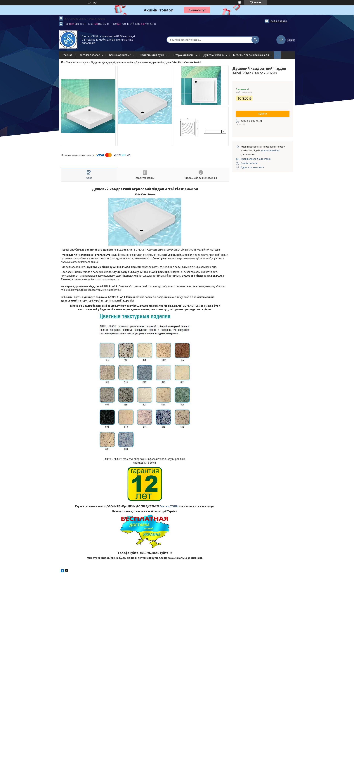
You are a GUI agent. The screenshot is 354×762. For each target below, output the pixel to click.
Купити (262, 113)
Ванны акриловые (120, 55)
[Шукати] (255, 40)
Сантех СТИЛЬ (168, 506)
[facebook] (62, 571)
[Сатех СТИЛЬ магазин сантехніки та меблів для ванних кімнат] (68, 39)
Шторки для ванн (183, 55)
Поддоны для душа (152, 55)
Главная (67, 55)
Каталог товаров (90, 55)
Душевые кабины (213, 55)
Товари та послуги (77, 62)
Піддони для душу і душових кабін (112, 62)
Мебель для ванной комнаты (251, 55)
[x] (66, 571)
